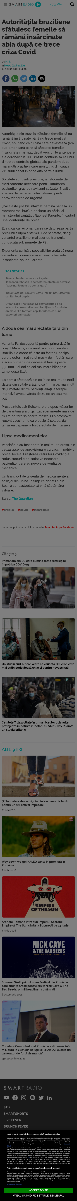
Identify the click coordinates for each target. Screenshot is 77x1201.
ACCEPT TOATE (38, 1190)
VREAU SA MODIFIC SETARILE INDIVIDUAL (38, 1195)
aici (29, 1157)
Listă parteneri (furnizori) (14, 1184)
